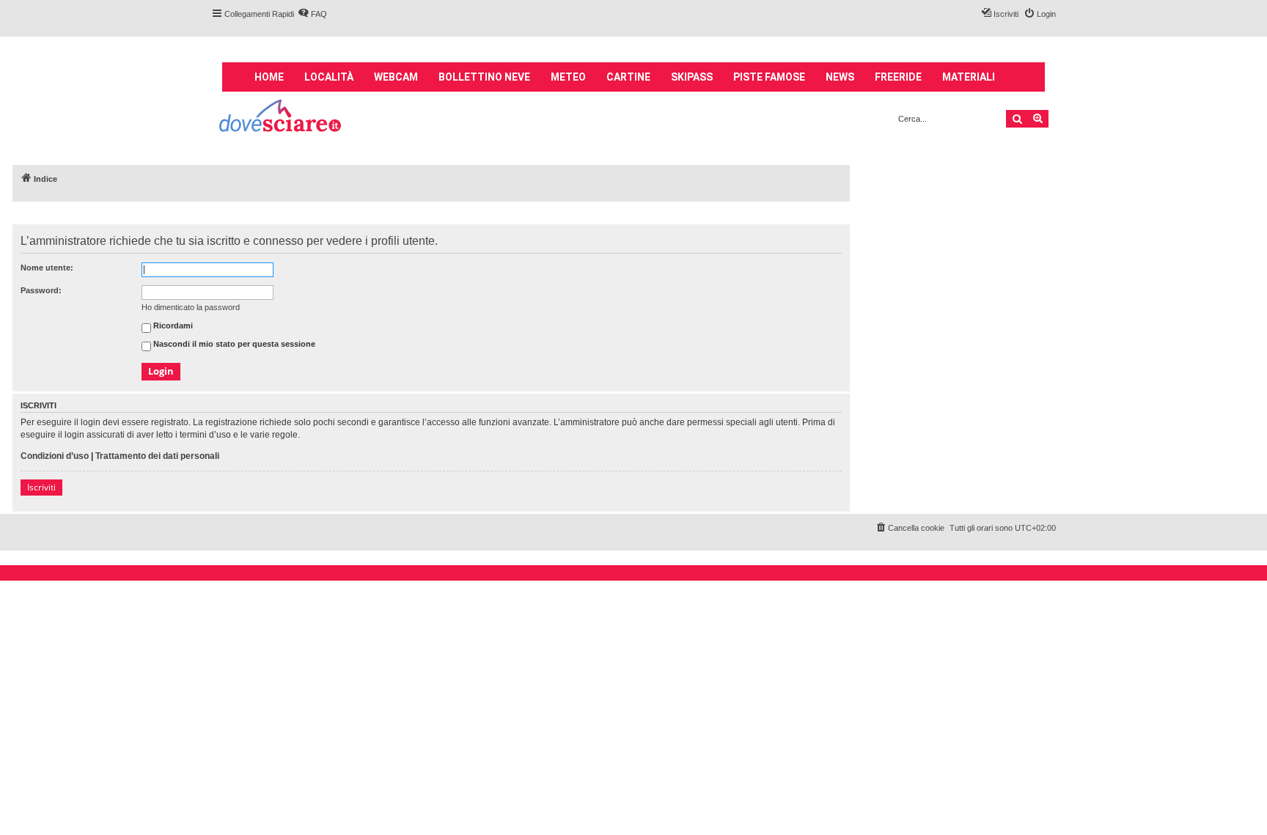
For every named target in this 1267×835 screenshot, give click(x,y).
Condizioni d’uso (55, 456)
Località (328, 77)
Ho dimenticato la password (191, 307)
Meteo (568, 77)
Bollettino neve (484, 77)
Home (269, 77)
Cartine (628, 77)
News (840, 77)
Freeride (898, 77)
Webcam (396, 77)
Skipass (692, 77)
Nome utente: (47, 267)
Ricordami (172, 326)
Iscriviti (41, 487)
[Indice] (281, 118)
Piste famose (769, 77)
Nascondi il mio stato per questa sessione (233, 344)
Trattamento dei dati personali (157, 456)
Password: (41, 290)
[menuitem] (312, 14)
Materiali (968, 77)
